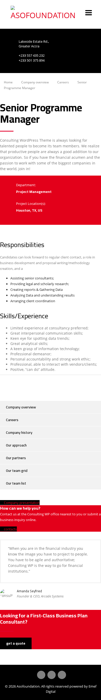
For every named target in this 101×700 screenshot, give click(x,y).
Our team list (16, 483)
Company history (19, 432)
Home (8, 82)
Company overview (21, 407)
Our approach (16, 445)
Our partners (16, 457)
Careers (12, 419)
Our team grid (16, 470)
